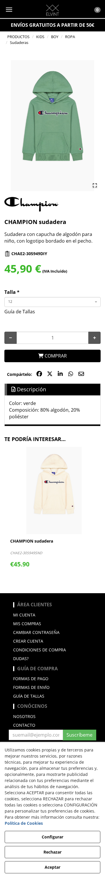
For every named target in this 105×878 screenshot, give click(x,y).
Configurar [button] (52, 837)
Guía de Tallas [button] (19, 311)
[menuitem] (52, 615)
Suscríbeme (79, 735)
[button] (52, 10)
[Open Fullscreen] (95, 185)
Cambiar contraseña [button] (36, 632)
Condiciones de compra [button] (39, 650)
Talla (12, 292)
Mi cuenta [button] (24, 615)
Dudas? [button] (21, 658)
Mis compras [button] (27, 623)
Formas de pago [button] (30, 678)
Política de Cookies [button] (24, 823)
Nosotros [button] (24, 716)
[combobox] (52, 302)
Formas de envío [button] (31, 687)
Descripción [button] (30, 389)
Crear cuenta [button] (28, 641)
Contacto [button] (24, 725)
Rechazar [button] (52, 852)
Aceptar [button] (52, 867)
